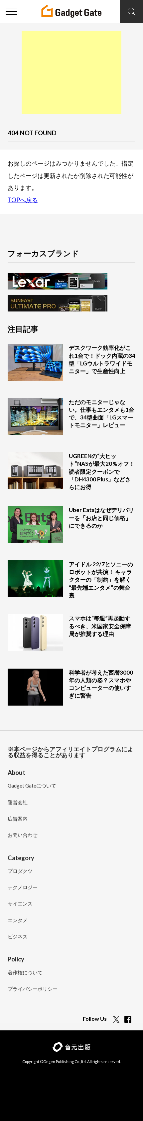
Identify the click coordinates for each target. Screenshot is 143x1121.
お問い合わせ (23, 835)
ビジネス (18, 936)
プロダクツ (20, 871)
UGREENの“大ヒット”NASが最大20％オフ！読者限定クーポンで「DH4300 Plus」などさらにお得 (102, 471)
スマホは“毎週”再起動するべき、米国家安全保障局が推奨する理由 (100, 626)
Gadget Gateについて (32, 786)
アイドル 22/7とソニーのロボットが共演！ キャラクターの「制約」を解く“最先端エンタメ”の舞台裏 (101, 580)
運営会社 (18, 802)
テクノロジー (23, 887)
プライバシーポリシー (33, 989)
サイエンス (20, 903)
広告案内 (18, 819)
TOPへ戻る (23, 200)
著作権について (25, 972)
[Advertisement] (71, 72)
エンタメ (18, 920)
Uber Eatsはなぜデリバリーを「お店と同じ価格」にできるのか (101, 517)
